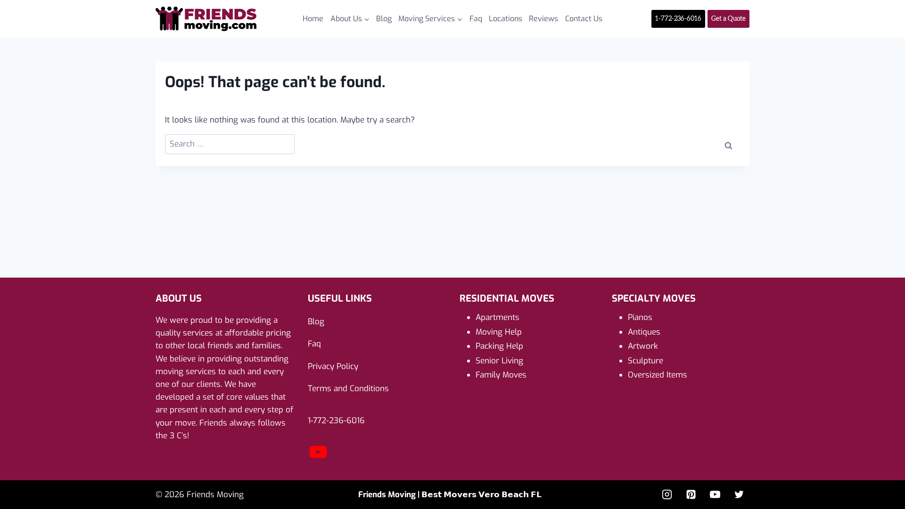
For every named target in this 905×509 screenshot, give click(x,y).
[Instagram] (667, 494)
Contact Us (583, 19)
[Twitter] (739, 494)
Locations (505, 19)
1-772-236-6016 (678, 19)
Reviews (543, 19)
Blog (384, 19)
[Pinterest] (691, 494)
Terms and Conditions (348, 388)
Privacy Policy (333, 366)
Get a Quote (728, 19)
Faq (475, 19)
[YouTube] (318, 459)
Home (313, 19)
